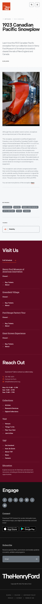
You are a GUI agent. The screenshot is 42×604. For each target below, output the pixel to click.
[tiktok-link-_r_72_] (32, 500)
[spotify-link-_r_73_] (4, 505)
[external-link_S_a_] (21, 377)
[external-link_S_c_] (21, 381)
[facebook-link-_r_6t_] (4, 500)
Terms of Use (29, 598)
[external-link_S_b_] (21, 379)
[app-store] (10, 529)
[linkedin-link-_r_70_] (21, 500)
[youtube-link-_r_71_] (26, 500)
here (32, 183)
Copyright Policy (30, 595)
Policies (17, 595)
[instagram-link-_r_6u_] (10, 500)
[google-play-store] (28, 529)
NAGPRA (8, 595)
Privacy (10, 598)
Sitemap (19, 598)
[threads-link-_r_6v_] (15, 500)
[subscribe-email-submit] (36, 559)
